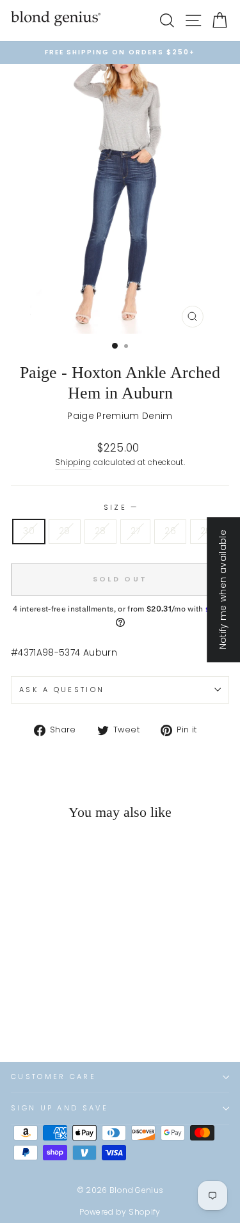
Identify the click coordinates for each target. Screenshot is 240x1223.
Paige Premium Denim (120, 416)
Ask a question (61, 689)
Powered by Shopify (119, 1211)
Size (120, 507)
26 (170, 531)
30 (29, 531)
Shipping (73, 462)
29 (64, 531)
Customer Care (53, 1076)
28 (100, 531)
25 (206, 531)
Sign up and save (59, 1108)
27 (136, 531)
